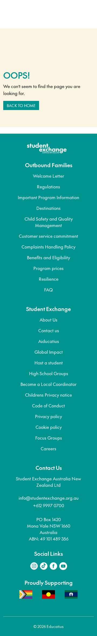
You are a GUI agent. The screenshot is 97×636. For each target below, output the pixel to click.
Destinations (48, 208)
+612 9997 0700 (48, 505)
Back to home (21, 105)
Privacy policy (48, 416)
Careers (48, 448)
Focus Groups (48, 438)
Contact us (48, 330)
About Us (48, 320)
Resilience (48, 279)
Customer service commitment (48, 236)
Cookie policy (49, 427)
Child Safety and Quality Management (49, 222)
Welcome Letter (48, 176)
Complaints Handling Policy (48, 247)
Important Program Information (48, 197)
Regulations (48, 186)
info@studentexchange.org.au (49, 498)
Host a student (48, 362)
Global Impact (48, 352)
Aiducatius (48, 341)
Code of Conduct (48, 405)
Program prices (48, 268)
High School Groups (48, 373)
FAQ (48, 290)
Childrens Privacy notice (48, 395)
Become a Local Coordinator (48, 384)
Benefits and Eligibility (48, 257)
